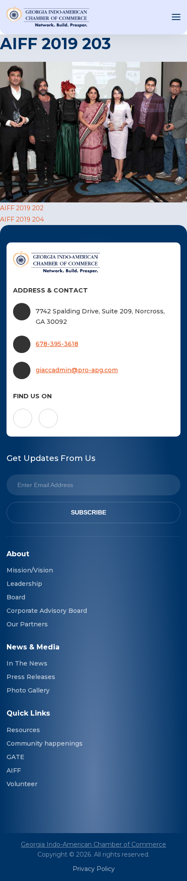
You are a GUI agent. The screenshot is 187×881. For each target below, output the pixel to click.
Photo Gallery (28, 690)
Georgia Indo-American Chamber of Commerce (93, 844)
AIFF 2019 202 (21, 208)
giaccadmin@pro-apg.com (77, 370)
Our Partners (27, 624)
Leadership (24, 584)
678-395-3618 (57, 344)
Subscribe (88, 512)
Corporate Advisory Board (47, 611)
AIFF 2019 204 (22, 219)
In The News (27, 663)
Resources (23, 730)
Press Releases (31, 677)
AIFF (14, 770)
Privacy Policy (94, 869)
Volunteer (22, 784)
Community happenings (45, 743)
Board (16, 597)
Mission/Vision (30, 570)
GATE (15, 757)
